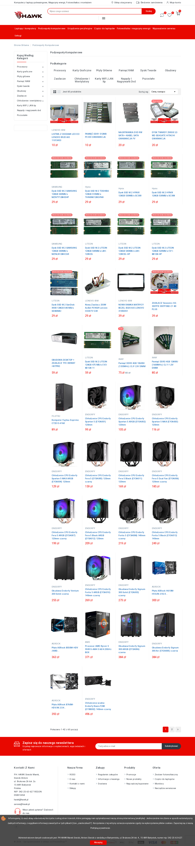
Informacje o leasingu (108, 779)
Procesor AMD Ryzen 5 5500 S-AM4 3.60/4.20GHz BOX (98, 649)
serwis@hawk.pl (22, 804)
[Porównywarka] (162, 15)
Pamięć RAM (23, 81)
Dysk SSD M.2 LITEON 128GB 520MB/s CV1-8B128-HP (163, 251)
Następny (177, 729)
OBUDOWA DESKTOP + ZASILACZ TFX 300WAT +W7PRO (63, 363)
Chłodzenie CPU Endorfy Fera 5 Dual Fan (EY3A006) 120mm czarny (165, 478)
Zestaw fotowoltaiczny (166, 774)
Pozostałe (22, 115)
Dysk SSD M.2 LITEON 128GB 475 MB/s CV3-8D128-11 (96, 364)
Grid (54, 91)
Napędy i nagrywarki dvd (29, 110)
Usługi (18, 35)
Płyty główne (23, 76)
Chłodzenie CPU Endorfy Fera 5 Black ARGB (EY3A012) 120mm (98, 535)
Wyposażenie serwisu (164, 28)
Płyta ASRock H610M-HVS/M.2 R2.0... (163, 592)
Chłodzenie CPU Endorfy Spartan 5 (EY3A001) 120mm (98, 421)
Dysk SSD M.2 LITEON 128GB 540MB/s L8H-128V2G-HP (129, 251)
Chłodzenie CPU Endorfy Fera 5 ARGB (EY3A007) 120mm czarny (64, 535)
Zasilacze (22, 95)
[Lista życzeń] (169, 15)
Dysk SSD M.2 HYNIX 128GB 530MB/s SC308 (163, 194)
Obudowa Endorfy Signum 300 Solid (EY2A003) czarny (131, 592)
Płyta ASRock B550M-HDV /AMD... (65, 649)
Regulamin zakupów (108, 774)
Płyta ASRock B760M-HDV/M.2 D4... (63, 706)
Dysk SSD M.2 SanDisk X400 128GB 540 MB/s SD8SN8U (63, 308)
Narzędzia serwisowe (165, 788)
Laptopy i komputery (25, 28)
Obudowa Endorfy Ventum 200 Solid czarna (65, 592)
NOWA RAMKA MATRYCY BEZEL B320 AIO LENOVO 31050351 (131, 308)
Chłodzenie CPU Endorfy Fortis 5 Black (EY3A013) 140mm (165, 535)
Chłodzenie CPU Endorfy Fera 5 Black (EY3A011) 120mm (131, 478)
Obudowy (21, 91)
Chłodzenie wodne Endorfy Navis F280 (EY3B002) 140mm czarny (98, 706)
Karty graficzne (24, 71)
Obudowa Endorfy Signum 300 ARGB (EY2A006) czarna (131, 649)
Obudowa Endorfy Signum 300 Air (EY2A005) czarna (165, 649)
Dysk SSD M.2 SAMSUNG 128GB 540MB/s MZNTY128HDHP (64, 194)
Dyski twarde (23, 86)
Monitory (159, 783)
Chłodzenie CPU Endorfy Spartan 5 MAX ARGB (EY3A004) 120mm (64, 478)
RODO (73, 774)
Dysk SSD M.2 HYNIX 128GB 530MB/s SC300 (129, 194)
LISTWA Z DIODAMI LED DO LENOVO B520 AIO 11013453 (65, 137)
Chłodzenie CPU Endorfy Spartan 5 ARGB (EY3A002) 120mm (132, 421)
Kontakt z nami (24, 768)
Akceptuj (98, 842)
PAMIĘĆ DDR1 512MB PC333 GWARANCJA (95, 135)
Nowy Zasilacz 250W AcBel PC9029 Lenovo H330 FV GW (96, 308)
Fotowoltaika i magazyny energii (133, 28)
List (59, 91)
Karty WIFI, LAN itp (26, 105)
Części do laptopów (104, 28)
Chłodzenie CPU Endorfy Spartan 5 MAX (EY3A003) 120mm (165, 421)
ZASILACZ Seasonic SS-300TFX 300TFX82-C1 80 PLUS (164, 306)
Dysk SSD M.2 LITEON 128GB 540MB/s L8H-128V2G (96, 251)
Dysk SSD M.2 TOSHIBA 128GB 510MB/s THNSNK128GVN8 (97, 194)
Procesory (22, 66)
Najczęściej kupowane (137, 783)
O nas (72, 779)
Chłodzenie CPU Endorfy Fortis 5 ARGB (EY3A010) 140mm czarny (98, 592)
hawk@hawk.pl (21, 799)
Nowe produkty (133, 779)
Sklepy (73, 788)
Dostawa (102, 783)
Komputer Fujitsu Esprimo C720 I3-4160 (65, 422)
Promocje (131, 774)
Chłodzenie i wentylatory (29, 100)
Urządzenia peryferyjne (80, 28)
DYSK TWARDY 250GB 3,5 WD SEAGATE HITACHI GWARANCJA (164, 135)
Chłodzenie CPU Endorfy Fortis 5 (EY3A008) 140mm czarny (131, 535)
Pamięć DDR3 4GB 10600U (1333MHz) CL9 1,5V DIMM (131, 365)
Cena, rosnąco (163, 91)
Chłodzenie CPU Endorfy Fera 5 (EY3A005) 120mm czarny (98, 478)
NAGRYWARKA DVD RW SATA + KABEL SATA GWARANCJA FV (130, 135)
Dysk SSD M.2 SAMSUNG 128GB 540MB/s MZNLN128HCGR (64, 251)
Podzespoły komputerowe (52, 28)
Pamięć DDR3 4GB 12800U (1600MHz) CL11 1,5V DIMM (165, 364)
